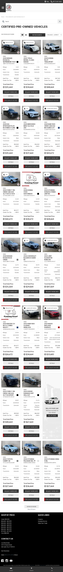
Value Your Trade (42, 523)
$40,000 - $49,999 (6, 525)
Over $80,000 (5, 533)
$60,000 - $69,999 (6, 529)
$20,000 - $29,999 (6, 521)
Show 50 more (31, 509)
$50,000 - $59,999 (6, 527)
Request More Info (10, 92)
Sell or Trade (52, 415)
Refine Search (37, 35)
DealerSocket (43, 565)
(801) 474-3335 (9, 555)
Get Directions (5, 551)
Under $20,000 (5, 519)
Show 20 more (31, 506)
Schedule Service (42, 521)
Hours (16, 555)
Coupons (40, 519)
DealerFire (32, 565)
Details (10, 96)
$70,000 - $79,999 (6, 531)
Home (2, 16)
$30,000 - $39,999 (6, 523)
